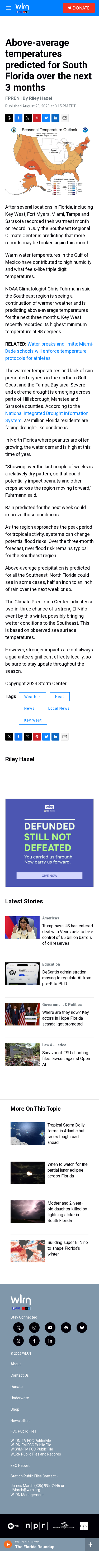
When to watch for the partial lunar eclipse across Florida (68, 1170)
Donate (17, 1387)
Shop (15, 1409)
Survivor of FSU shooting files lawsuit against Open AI (66, 1058)
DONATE (81, 8)
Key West (33, 720)
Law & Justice (54, 1045)
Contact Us (20, 1375)
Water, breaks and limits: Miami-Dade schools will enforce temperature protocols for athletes (49, 351)
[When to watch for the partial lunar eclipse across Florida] (28, 1173)
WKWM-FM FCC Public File (32, 1449)
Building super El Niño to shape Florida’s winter (68, 1248)
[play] (8, 1544)
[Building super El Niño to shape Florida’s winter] (28, 1251)
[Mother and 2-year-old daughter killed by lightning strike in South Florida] (28, 1211)
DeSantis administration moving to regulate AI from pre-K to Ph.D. (66, 978)
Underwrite (20, 1398)
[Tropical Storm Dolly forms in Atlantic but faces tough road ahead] (28, 1133)
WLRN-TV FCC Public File (31, 1441)
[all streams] (92, 1544)
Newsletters (21, 1421)
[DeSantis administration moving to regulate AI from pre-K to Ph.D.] (22, 973)
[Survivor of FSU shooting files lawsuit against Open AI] (22, 1054)
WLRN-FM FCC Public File (31, 1445)
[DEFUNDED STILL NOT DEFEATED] (49, 843)
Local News (59, 708)
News (29, 708)
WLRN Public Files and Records (36, 1454)
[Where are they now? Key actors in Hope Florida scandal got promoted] (22, 1014)
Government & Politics (62, 1005)
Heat (59, 697)
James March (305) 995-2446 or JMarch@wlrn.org (37, 1488)
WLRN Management (27, 1495)
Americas (50, 918)
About (16, 1364)
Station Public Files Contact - (34, 1476)
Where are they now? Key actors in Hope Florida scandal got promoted (65, 1018)
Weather (32, 697)
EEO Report (20, 1466)
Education (51, 964)
